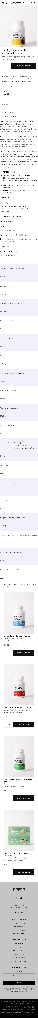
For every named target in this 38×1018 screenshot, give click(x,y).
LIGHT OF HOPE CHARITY (19, 920)
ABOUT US (19, 916)
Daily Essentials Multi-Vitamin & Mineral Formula (18, 780)
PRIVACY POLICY (19, 954)
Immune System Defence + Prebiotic (17, 636)
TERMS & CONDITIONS (19, 961)
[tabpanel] (19, 26)
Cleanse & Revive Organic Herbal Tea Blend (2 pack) (17, 854)
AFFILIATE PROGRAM (19, 930)
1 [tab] (36, 26)
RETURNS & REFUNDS (19, 951)
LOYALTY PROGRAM (19, 923)
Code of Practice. (25, 1008)
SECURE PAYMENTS (19, 958)
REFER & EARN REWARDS (19, 934)
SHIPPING (19, 947)
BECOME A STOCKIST (19, 927)
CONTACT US (19, 944)
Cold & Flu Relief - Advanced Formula (17, 708)
